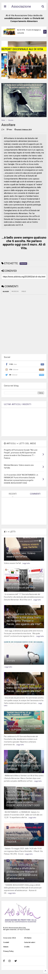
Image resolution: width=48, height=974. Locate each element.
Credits (27, 947)
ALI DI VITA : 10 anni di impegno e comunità (29, 31)
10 (8, 860)
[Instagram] (9, 961)
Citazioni (10, 120)
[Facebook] (4, 961)
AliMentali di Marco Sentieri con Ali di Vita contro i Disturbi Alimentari (24, 765)
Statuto (5, 947)
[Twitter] (15, 961)
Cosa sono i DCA (9, 938)
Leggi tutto (26, 563)
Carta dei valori (29, 942)
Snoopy (11, 660)
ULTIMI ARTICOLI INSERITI (17, 404)
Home (3, 120)
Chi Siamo (27, 938)
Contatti (6, 942)
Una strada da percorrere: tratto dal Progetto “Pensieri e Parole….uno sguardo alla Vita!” (24, 688)
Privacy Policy (8, 951)
